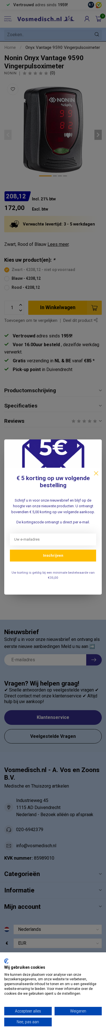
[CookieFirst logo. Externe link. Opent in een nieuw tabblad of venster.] (6, 961)
